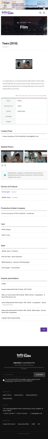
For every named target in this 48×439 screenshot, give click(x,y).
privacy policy (9, 381)
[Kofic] (4, 12)
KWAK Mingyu (6, 229)
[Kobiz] (10, 12)
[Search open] (40, 13)
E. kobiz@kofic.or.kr (36, 413)
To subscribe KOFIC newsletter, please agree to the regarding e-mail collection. (22, 380)
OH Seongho (6, 192)
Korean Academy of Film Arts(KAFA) (14, 213)
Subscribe (39, 374)
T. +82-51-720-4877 (9, 413)
